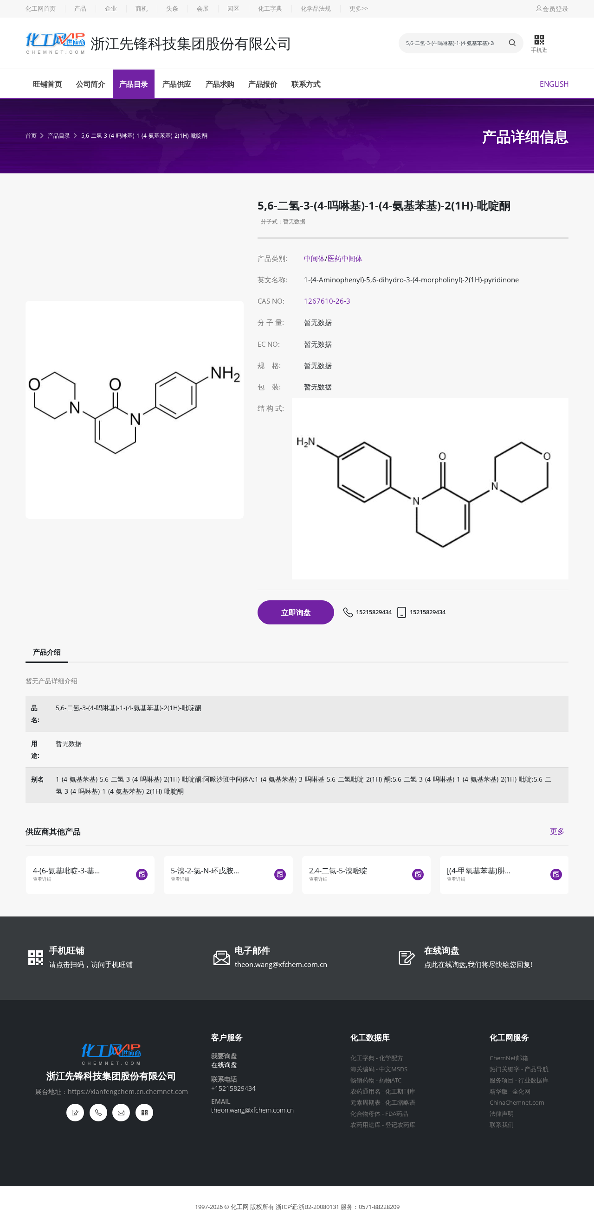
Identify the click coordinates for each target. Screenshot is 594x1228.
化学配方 (391, 1058)
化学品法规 (316, 9)
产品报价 (262, 84)
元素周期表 (365, 1103)
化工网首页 (41, 9)
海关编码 (362, 1069)
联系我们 (502, 1125)
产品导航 (536, 1069)
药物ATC (390, 1080)
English (554, 84)
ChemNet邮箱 (509, 1058)
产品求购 (220, 84)
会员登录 (555, 8)
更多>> (358, 9)
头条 (172, 9)
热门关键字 (505, 1069)
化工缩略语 (400, 1103)
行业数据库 (533, 1080)
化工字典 (270, 9)
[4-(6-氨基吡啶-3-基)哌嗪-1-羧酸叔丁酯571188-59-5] (142, 874)
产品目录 (133, 84)
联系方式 (305, 84)
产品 (80, 9)
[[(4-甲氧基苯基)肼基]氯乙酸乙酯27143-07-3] (556, 874)
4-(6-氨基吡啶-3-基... (66, 870)
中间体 (314, 258)
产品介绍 (47, 652)
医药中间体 (345, 258)
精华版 (499, 1091)
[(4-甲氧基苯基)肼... (478, 870)
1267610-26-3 (327, 301)
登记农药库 (400, 1125)
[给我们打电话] (98, 1112)
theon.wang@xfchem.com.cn (281, 964)
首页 (31, 136)
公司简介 (90, 84)
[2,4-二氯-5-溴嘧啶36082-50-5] (418, 874)
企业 (111, 9)
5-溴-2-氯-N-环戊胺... (205, 870)
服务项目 (502, 1080)
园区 (233, 9)
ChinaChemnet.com (517, 1103)
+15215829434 (233, 1088)
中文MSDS (393, 1069)
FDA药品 (396, 1114)
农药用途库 (365, 1125)
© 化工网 (236, 1207)
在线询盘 (441, 951)
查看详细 (42, 879)
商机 (142, 9)
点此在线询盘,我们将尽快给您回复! (478, 964)
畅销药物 (362, 1080)
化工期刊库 (400, 1091)
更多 (557, 831)
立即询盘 (296, 612)
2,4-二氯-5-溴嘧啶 (338, 870)
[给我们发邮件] (121, 1112)
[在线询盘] (75, 1112)
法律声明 (502, 1114)
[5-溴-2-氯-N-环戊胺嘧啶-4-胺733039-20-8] (280, 874)
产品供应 (176, 84)
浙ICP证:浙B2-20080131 (307, 1207)
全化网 (521, 1091)
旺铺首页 (47, 84)
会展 (203, 9)
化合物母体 (365, 1114)
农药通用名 (365, 1091)
